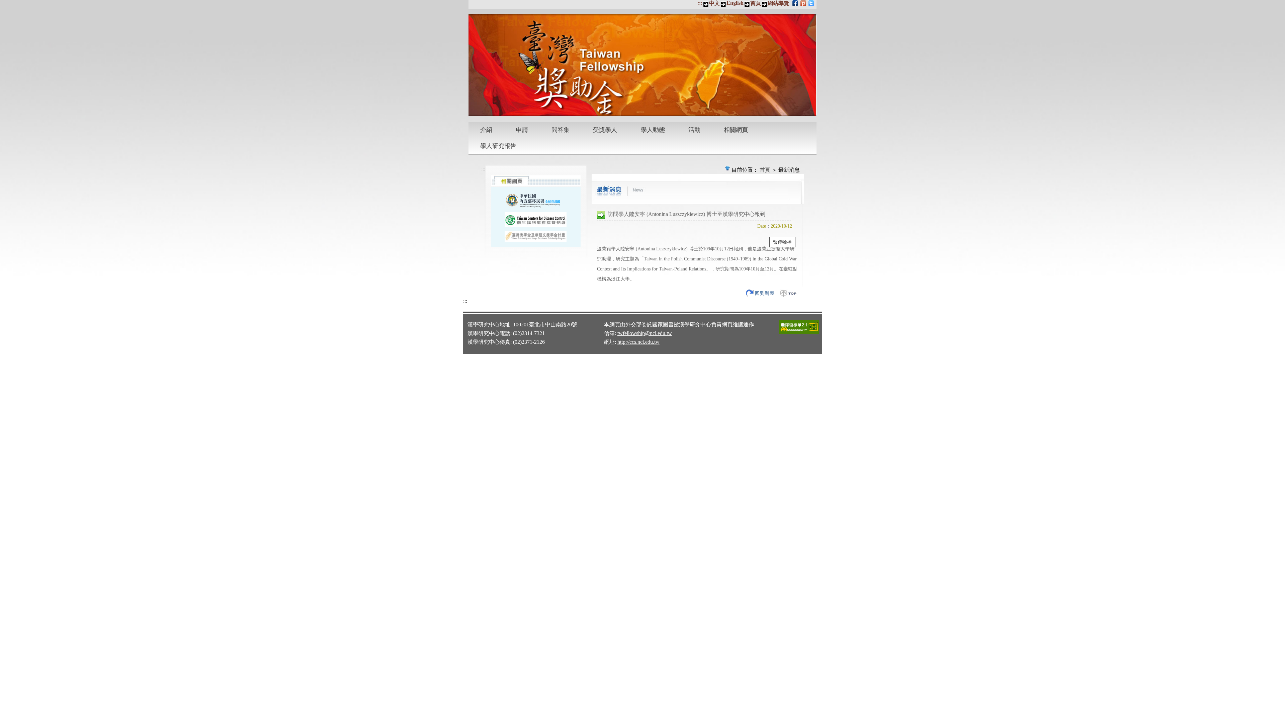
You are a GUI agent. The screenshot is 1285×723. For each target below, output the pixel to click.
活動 (694, 130)
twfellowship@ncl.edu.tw (644, 333)
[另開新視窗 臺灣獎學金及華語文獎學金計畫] (536, 236)
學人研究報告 (498, 146)
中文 (714, 3)
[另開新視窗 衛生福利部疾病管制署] (536, 219)
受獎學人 (605, 130)
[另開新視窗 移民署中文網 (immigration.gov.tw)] (536, 200)
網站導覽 (778, 3)
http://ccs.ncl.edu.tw (638, 342)
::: (699, 3)
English (735, 3)
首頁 (755, 3)
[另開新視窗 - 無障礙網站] (799, 333)
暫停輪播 (782, 242)
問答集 (560, 130)
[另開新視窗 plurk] (803, 3)
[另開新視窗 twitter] (811, 3)
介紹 (486, 130)
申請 (522, 130)
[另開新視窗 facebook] (795, 3)
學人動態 (653, 130)
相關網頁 (736, 130)
